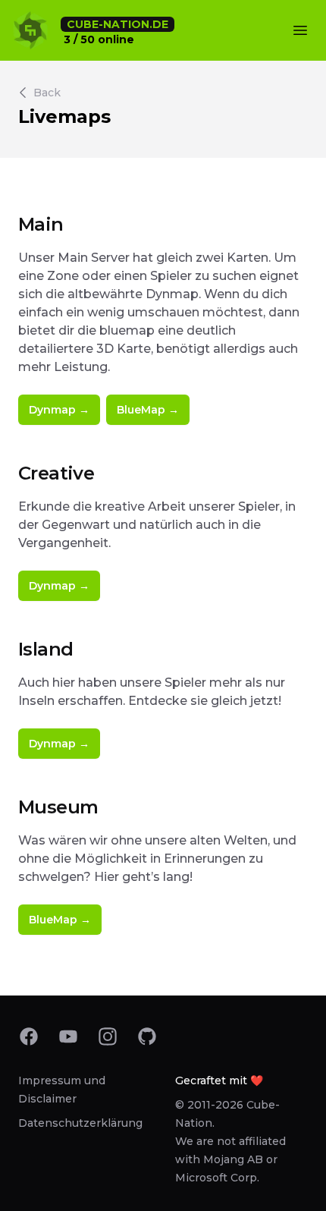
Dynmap (59, 410)
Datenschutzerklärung (80, 1123)
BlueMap (148, 410)
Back (47, 92)
